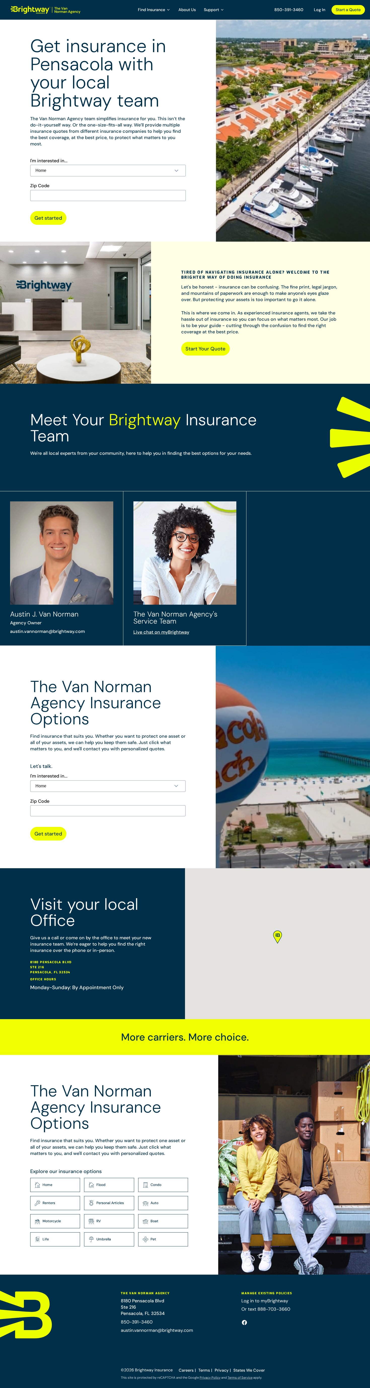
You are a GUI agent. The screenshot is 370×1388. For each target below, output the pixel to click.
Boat (154, 1221)
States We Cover (249, 1370)
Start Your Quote (206, 348)
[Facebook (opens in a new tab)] (244, 1322)
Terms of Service (240, 1377)
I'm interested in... (48, 161)
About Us (187, 9)
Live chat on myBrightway (161, 632)
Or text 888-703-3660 (265, 1309)
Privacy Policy (210, 1377)
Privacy (222, 1370)
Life (46, 1239)
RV (98, 1221)
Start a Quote (348, 9)
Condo (156, 1184)
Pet (153, 1239)
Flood (100, 1184)
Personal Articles (110, 1203)
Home (47, 1184)
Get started (48, 218)
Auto (154, 1203)
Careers (186, 1370)
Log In (319, 9)
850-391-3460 (288, 9)
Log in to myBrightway (264, 1301)
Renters (49, 1203)
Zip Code (39, 186)
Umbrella (103, 1239)
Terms (204, 1370)
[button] (154, 10)
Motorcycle (52, 1221)
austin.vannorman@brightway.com (47, 631)
